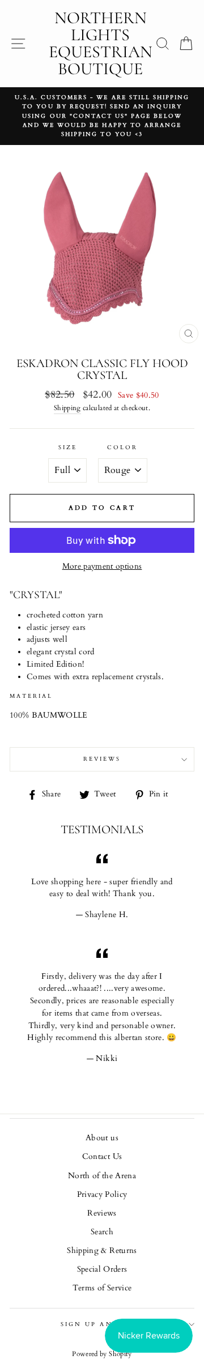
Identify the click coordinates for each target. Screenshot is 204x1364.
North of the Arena (102, 1176)
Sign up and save (102, 1324)
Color (122, 447)
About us (102, 1138)
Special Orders (102, 1269)
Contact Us (102, 1157)
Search (102, 1232)
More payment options (102, 566)
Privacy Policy (102, 1195)
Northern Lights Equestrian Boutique (100, 43)
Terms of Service (102, 1288)
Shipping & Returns (102, 1251)
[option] (102, 116)
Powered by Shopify (101, 1353)
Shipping (67, 408)
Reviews (101, 1213)
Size (67, 447)
